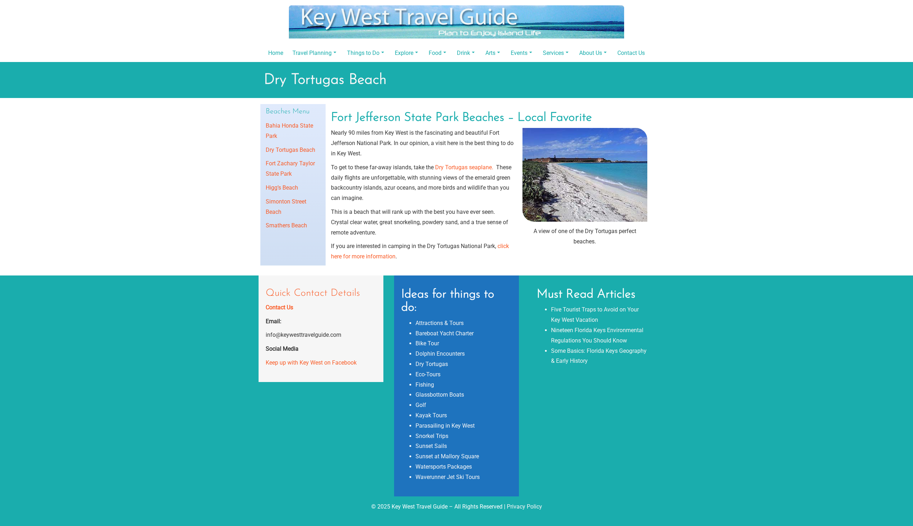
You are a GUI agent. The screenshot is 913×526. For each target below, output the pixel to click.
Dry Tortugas (431, 364)
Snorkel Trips (431, 436)
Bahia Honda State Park (289, 130)
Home (275, 53)
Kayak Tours (431, 415)
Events (519, 53)
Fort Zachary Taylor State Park (290, 168)
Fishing (424, 384)
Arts (490, 53)
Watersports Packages (443, 466)
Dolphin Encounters (440, 353)
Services (553, 53)
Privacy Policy (524, 506)
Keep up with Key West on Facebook (311, 362)
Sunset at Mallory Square (447, 456)
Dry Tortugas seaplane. (465, 167)
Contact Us (631, 53)
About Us (590, 53)
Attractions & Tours (439, 323)
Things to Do (363, 53)
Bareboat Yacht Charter (444, 333)
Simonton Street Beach (286, 206)
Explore (404, 53)
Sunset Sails (431, 446)
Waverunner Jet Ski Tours (447, 477)
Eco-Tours (427, 374)
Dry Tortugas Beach (290, 149)
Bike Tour (427, 343)
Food (435, 53)
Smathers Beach (286, 225)
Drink (463, 53)
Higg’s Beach (282, 187)
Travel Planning (312, 53)
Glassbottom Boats (439, 394)
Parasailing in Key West (445, 425)
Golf (420, 405)
